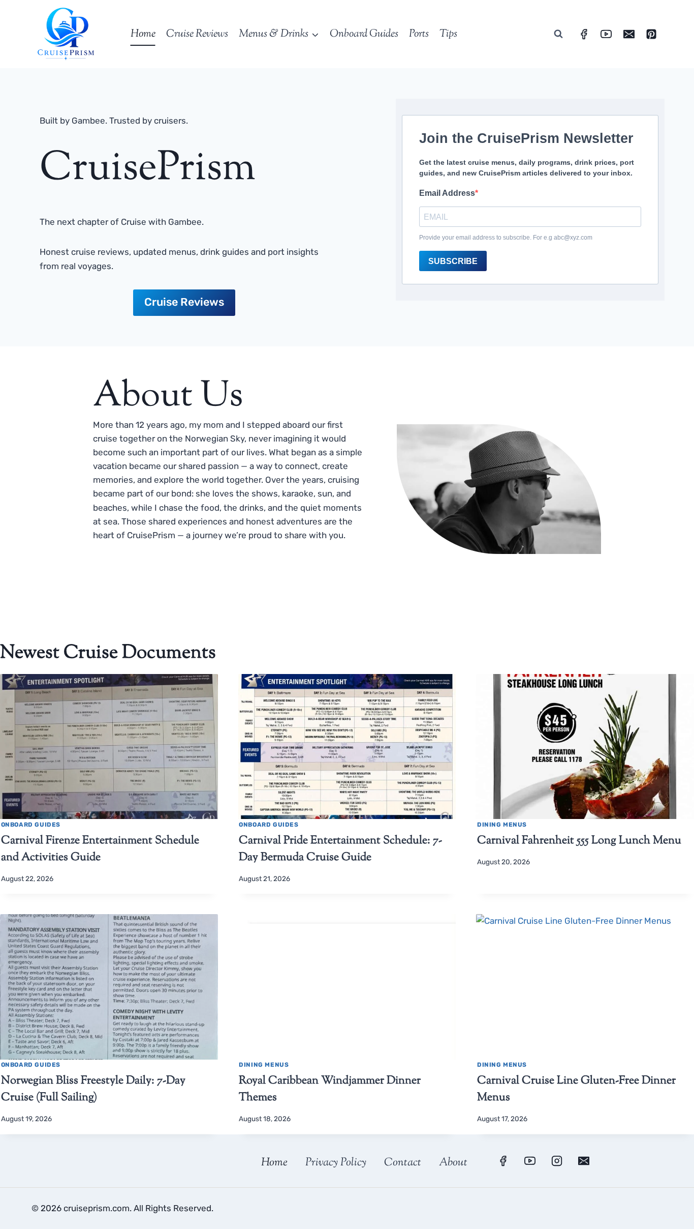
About (453, 1163)
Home (143, 34)
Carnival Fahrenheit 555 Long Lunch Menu (579, 841)
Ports (419, 34)
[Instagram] (557, 1161)
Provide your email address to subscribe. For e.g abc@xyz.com (505, 237)
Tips (448, 34)
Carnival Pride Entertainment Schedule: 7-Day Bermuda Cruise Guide (340, 849)
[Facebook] (584, 34)
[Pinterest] (651, 34)
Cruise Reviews (197, 34)
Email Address (447, 193)
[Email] (629, 34)
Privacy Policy (335, 1163)
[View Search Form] (558, 34)
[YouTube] (606, 34)
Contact (402, 1163)
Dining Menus (502, 824)
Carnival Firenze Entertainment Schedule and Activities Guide (100, 849)
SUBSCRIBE (453, 261)
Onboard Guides (364, 34)
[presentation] (109, 747)
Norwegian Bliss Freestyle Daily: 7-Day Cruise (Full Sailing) (93, 1089)
